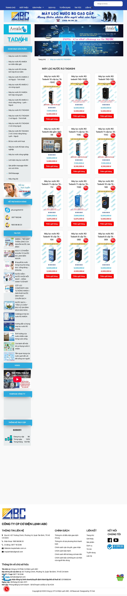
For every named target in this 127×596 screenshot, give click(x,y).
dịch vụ (51, 8)
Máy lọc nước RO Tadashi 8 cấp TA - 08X (106, 236)
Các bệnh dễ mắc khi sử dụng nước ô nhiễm (22, 346)
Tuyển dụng (91, 553)
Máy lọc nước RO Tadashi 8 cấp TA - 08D (79, 236)
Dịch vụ (89, 546)
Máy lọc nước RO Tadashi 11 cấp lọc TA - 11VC (106, 132)
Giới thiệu (23, 8)
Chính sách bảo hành (63, 551)
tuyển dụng (65, 8)
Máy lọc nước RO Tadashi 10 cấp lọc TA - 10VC (52, 79)
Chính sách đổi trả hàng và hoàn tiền (68, 554)
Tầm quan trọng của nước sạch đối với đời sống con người (22, 356)
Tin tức (78, 8)
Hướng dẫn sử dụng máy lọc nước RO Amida (22, 326)
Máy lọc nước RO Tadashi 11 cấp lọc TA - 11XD (79, 184)
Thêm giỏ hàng (52, 119)
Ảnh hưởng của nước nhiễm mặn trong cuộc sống (21, 336)
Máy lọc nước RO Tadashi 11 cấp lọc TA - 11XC (79, 132)
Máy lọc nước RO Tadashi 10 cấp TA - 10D (106, 184)
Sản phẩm (90, 542)
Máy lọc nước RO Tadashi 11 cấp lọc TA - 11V (52, 184)
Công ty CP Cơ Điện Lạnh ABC (24, 524)
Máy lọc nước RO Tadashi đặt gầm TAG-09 (52, 132)
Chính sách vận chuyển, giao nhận (68, 547)
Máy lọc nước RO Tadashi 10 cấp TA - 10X (52, 236)
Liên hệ (88, 8)
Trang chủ (10, 8)
